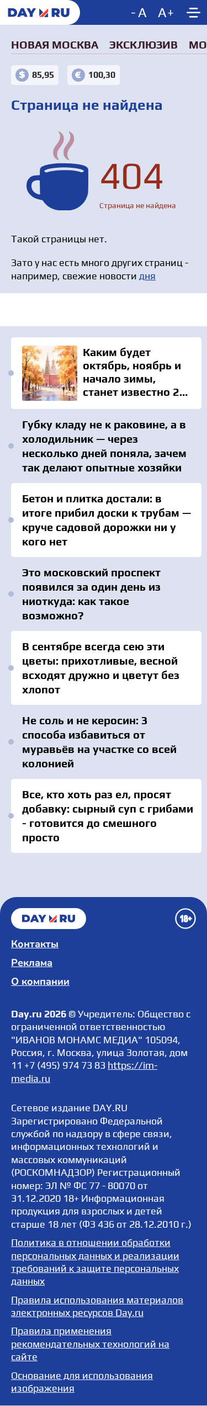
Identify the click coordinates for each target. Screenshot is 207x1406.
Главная (48, 918)
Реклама (31, 962)
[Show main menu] (193, 12)
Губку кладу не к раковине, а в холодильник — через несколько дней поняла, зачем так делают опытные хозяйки (104, 446)
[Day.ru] (40, 12)
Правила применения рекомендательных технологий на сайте (90, 1343)
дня (147, 276)
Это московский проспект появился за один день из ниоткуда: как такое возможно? (91, 594)
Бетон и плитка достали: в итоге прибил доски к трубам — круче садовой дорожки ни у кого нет (106, 520)
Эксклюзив (143, 44)
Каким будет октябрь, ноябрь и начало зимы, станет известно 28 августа (106, 373)
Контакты (35, 944)
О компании (40, 981)
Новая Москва (54, 44)
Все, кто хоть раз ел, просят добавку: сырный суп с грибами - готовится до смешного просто (107, 815)
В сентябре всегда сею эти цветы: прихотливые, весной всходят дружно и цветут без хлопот (100, 668)
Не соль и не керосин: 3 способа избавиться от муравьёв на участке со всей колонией (99, 742)
